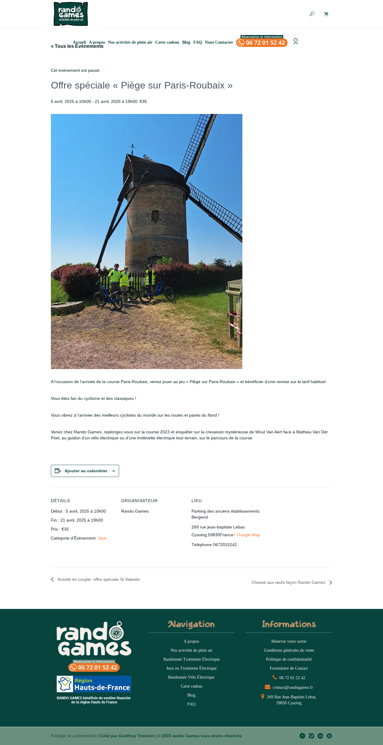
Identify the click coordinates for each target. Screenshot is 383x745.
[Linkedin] (320, 736)
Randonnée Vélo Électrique (191, 677)
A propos (191, 641)
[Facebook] (302, 736)
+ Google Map (246, 534)
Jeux (102, 538)
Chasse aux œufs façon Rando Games (289, 582)
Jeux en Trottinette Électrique (191, 668)
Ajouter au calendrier (86, 470)
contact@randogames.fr (292, 687)
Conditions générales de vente (289, 650)
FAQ (191, 704)
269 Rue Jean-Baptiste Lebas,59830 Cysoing (291, 700)
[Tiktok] (329, 736)
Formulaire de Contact (289, 668)
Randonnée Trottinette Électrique (191, 659)
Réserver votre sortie (288, 641)
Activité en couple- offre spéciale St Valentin (98, 579)
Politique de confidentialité (289, 659)
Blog (191, 695)
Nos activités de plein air (191, 650)
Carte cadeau (191, 686)
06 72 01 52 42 (291, 678)
